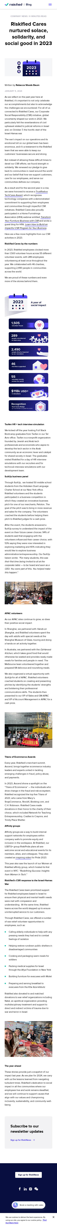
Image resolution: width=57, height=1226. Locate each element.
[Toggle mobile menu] (50, 4)
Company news (19, 16)
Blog (29, 4)
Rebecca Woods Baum (27, 85)
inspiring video (23, 857)
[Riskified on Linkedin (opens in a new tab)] (25, 1189)
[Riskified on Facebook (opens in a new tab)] (20, 1189)
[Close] (53, 1217)
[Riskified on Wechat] (36, 1189)
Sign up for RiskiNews (21, 1140)
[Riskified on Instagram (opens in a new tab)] (30, 1189)
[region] (28, 1219)
